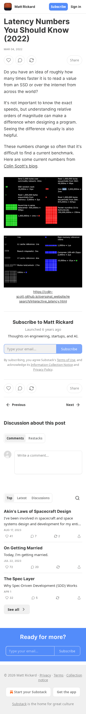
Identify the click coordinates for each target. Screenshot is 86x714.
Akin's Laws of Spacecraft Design (37, 511)
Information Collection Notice (52, 364)
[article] (43, 523)
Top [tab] (9, 498)
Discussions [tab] (40, 498)
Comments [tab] (15, 438)
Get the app (66, 692)
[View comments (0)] (20, 60)
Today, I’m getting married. (26, 554)
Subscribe (58, 7)
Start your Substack (30, 692)
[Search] (77, 498)
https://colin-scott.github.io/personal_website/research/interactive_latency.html (43, 296)
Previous (18, 405)
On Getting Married (23, 548)
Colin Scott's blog (20, 166)
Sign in (76, 7)
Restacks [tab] (35, 438)
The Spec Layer (19, 578)
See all (13, 609)
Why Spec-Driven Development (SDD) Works (40, 585)
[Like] (8, 60)
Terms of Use (66, 360)
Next (70, 405)
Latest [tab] (22, 498)
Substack (19, 704)
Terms (59, 675)
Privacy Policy (42, 369)
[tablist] (24, 438)
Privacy (45, 675)
